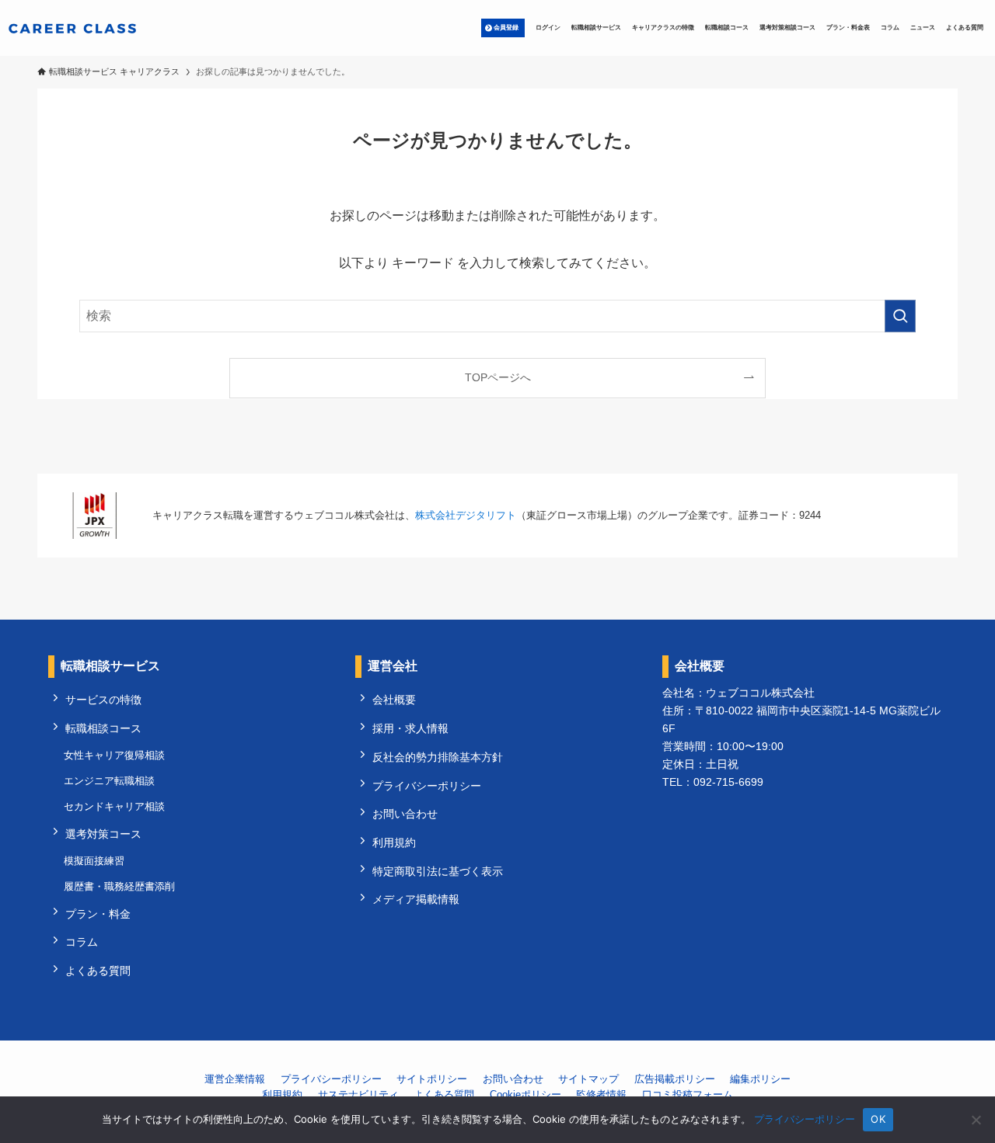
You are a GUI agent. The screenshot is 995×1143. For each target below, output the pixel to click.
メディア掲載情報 (415, 899)
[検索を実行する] (900, 316)
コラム (81, 942)
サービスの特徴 (103, 699)
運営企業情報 (234, 1079)
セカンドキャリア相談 (114, 806)
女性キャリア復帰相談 (114, 755)
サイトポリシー (431, 1079)
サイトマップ (588, 1079)
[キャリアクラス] (72, 27)
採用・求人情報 (410, 728)
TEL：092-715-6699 (712, 782)
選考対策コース (103, 834)
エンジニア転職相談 (109, 781)
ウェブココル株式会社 (760, 692)
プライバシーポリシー (426, 786)
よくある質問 (98, 970)
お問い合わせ (405, 814)
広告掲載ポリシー (674, 1079)
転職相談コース (103, 728)
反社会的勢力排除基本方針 (437, 757)
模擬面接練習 (94, 861)
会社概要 (394, 699)
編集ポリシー (760, 1079)
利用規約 (394, 842)
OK (878, 1119)
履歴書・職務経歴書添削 (119, 886)
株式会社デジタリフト (465, 515)
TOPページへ (498, 377)
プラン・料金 (98, 914)
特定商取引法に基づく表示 (437, 871)
